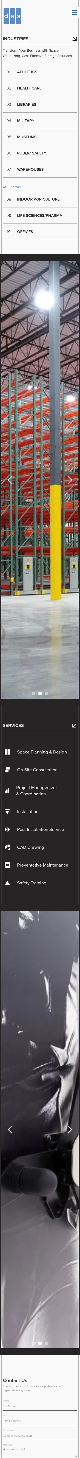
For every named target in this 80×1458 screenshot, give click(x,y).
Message (7, 1445)
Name (6, 1400)
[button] (10, 480)
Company (8, 1430)
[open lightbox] (40, 480)
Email (5, 1415)
